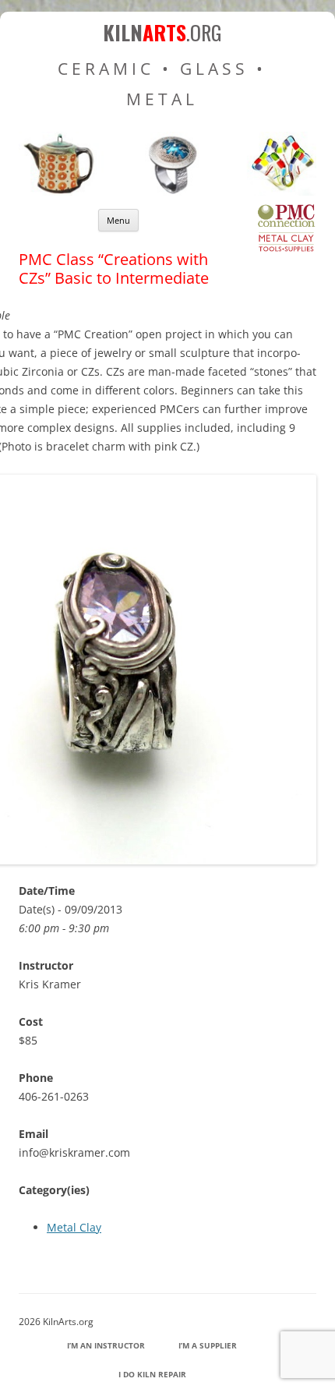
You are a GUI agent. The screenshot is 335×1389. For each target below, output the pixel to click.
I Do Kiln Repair (152, 1374)
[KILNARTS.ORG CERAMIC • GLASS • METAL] (167, 191)
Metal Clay (74, 1227)
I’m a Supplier (207, 1345)
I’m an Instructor (106, 1345)
